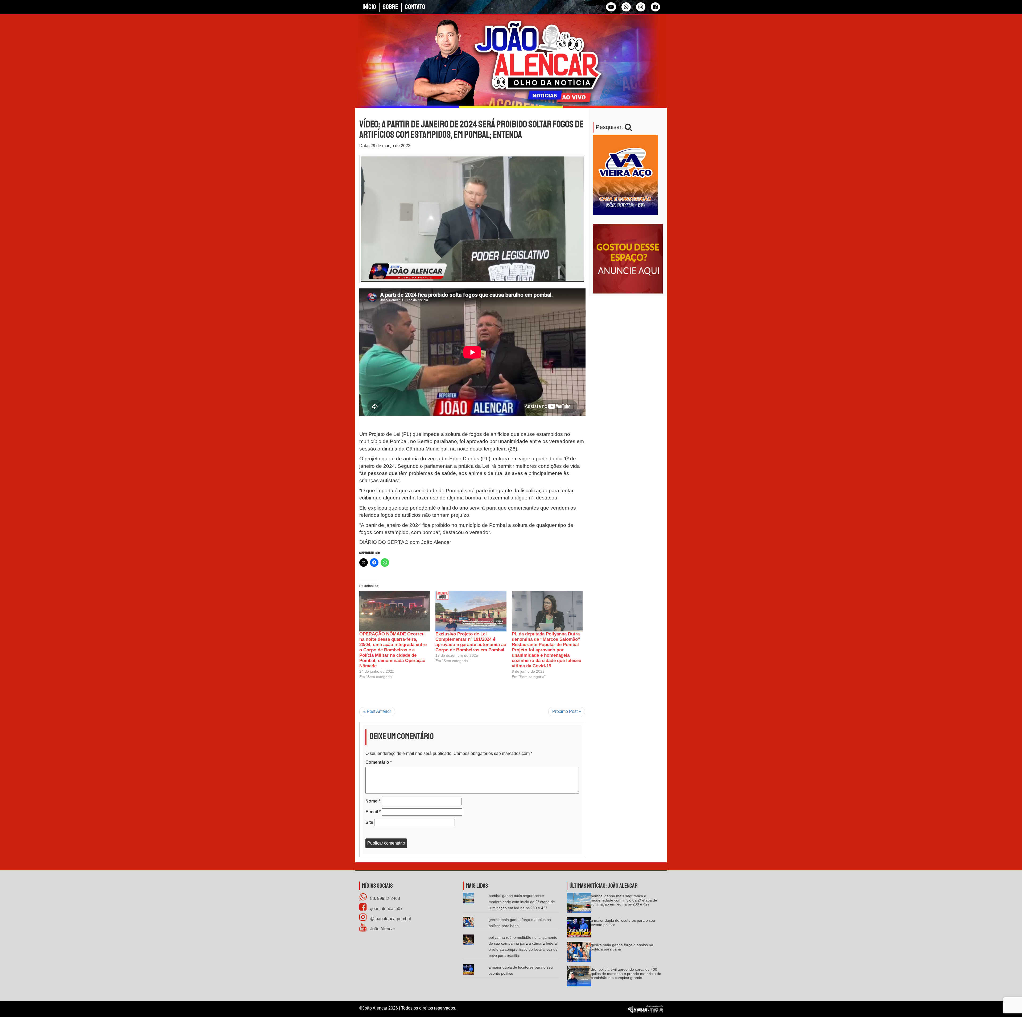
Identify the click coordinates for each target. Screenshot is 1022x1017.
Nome (372, 801)
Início (369, 7)
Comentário (378, 762)
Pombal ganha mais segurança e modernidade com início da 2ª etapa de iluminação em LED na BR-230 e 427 (522, 902)
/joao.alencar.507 (386, 908)
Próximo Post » (566, 711)
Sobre (390, 7)
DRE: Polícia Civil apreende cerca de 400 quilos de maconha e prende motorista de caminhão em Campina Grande (626, 973)
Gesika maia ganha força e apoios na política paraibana (622, 947)
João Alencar (382, 929)
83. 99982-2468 (384, 898)
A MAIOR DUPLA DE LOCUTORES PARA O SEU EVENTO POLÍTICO (623, 922)
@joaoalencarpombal (390, 918)
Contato (415, 7)
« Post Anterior (377, 711)
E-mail (373, 811)
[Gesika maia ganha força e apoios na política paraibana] (579, 954)
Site (369, 822)
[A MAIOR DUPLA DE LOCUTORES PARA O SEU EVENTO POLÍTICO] (579, 929)
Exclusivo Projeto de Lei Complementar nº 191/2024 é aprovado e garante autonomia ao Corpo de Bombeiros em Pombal (470, 641)
